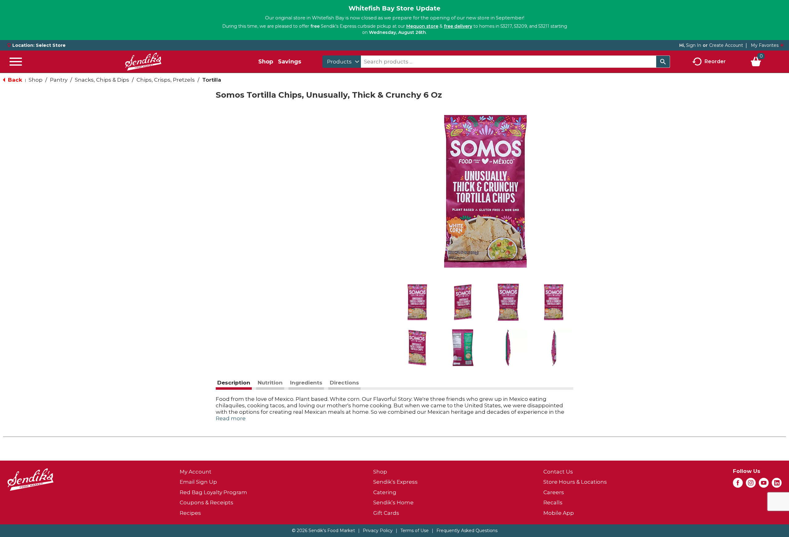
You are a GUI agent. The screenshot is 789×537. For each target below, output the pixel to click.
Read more (231, 418)
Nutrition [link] (270, 383)
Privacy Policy (378, 530)
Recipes (190, 513)
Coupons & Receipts (206, 502)
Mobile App (558, 513)
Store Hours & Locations (575, 482)
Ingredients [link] (306, 383)
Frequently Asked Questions (466, 530)
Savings (289, 61)
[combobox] (341, 61)
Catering (384, 492)
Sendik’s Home (393, 502)
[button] (417, 302)
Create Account (726, 45)
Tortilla (211, 80)
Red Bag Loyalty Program (213, 492)
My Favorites (765, 45)
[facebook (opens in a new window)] (738, 485)
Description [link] (233, 383)
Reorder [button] (715, 61)
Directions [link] (344, 383)
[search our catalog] (663, 61)
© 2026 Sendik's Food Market (323, 530)
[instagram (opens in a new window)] (751, 485)
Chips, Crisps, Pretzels (166, 80)
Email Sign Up (198, 482)
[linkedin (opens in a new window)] (777, 485)
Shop (265, 61)
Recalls (552, 502)
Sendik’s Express (395, 482)
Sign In (693, 45)
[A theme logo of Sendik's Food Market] (143, 61)
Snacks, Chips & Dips (102, 80)
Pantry (58, 80)
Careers (553, 492)
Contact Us (558, 472)
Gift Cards (386, 513)
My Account (195, 472)
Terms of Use (414, 530)
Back (14, 80)
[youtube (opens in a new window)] (764, 485)
